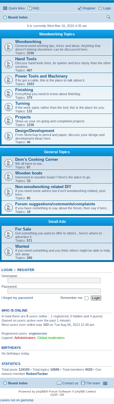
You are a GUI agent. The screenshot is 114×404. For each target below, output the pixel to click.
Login (7, 270)
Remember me (71, 298)
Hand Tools (25, 59)
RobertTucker (37, 374)
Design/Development (34, 130)
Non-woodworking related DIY (43, 186)
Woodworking (28, 41)
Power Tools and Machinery (41, 76)
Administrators (25, 337)
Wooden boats (28, 173)
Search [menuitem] (108, 17)
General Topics (57, 152)
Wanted (22, 246)
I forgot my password (17, 298)
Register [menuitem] (89, 8)
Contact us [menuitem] (70, 383)
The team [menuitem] (93, 383)
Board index (18, 383)
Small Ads (57, 222)
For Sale (23, 229)
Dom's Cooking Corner (36, 159)
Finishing (24, 90)
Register (25, 270)
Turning (22, 103)
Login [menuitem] (107, 8)
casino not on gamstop (16, 400)
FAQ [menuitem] (36, 8)
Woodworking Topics (57, 34)
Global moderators (51, 337)
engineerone (38, 333)
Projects (23, 117)
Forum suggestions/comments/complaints (55, 204)
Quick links (17, 8)
